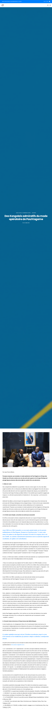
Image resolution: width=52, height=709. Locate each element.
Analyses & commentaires (23, 212)
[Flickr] (49, 1)
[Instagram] (47, 1)
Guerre (34, 212)
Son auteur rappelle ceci (17, 645)
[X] (44, 1)
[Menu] (50, 5)
